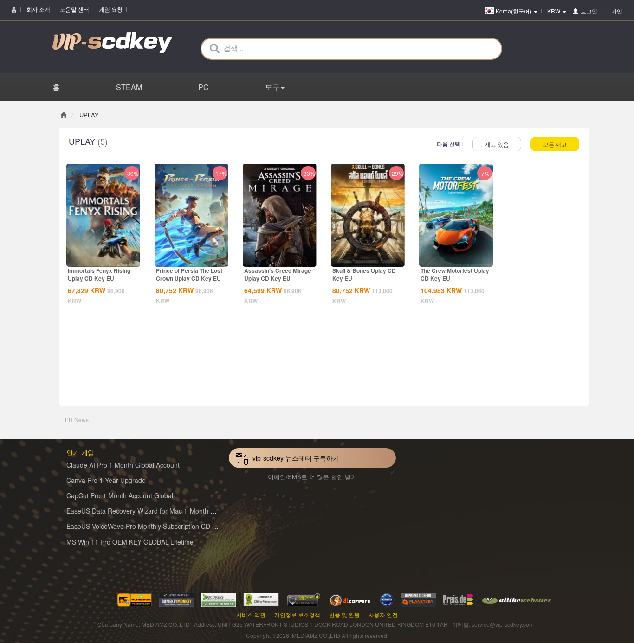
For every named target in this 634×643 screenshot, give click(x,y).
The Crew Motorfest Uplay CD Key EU (455, 274)
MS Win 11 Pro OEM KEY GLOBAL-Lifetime (130, 542)
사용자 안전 (383, 614)
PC (203, 87)
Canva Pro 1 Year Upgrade (106, 480)
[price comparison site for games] (303, 599)
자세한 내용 (103, 259)
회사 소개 (38, 9)
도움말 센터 (74, 9)
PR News (77, 420)
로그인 (589, 11)
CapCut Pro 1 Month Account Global (119, 495)
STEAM (129, 87)
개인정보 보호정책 (297, 614)
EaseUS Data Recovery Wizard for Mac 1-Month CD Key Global (159, 510)
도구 (272, 87)
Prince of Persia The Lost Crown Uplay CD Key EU (189, 274)
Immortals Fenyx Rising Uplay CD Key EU (99, 274)
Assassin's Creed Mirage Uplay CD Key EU (277, 274)
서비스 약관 (250, 614)
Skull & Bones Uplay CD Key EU (364, 274)
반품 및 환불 (344, 614)
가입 (616, 11)
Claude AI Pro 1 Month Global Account (123, 464)
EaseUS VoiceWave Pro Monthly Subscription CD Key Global (155, 526)
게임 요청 (111, 9)
